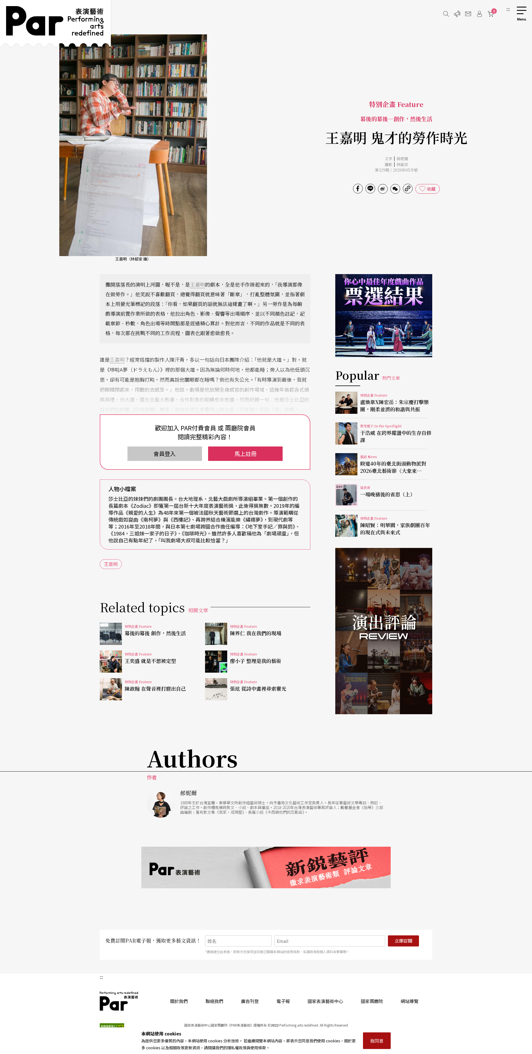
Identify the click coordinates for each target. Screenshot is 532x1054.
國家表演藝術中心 (325, 1001)
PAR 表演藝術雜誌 (119, 1001)
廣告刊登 (250, 1001)
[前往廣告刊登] (457, 13)
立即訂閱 (403, 941)
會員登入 (165, 454)
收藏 (431, 188)
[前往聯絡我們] (468, 13)
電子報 (283, 1001)
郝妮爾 (402, 158)
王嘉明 (197, 284)
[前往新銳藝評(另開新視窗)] (266, 867)
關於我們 (179, 1001)
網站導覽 (409, 1001)
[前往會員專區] (479, 13)
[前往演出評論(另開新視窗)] (383, 631)
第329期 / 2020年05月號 (396, 170)
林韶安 (402, 164)
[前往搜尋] (446, 13)
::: (508, 9)
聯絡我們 (214, 1001)
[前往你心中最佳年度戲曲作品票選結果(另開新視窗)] (383, 315)
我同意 (376, 1040)
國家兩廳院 (372, 1001)
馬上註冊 (245, 454)
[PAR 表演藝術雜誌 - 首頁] (55, 23)
